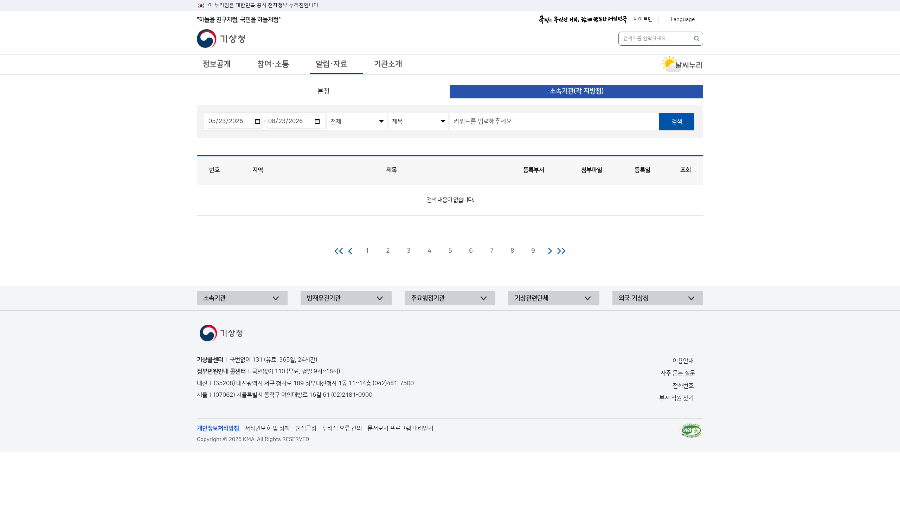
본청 (323, 91)
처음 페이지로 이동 (339, 251)
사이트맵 (643, 19)
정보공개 (216, 64)
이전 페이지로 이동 (350, 251)
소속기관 (214, 298)
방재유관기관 (324, 298)
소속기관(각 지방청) (577, 91)
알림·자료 (331, 64)
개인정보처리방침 (218, 428)
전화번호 (684, 386)
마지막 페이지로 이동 (561, 251)
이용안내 (684, 361)
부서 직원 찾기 (677, 398)
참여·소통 (273, 64)
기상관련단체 (531, 298)
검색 (676, 121)
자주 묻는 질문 (678, 373)
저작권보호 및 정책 (267, 428)
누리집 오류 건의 (342, 428)
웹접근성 (305, 428)
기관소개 (388, 64)
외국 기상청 (634, 298)
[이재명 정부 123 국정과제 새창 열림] (583, 19)
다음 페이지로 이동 (550, 251)
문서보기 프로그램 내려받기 (400, 428)
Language (682, 19)
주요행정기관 (428, 298)
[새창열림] (682, 64)
